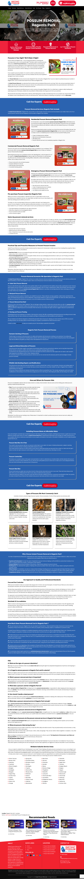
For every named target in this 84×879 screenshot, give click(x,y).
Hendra (28, 764)
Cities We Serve (28, 8)
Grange (11, 783)
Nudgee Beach (63, 766)
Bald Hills (62, 779)
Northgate (28, 766)
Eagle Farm (62, 762)
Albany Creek (29, 779)
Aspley (11, 777)
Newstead (62, 760)
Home (9, 8)
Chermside (62, 775)
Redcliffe (45, 771)
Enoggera (45, 781)
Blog (43, 8)
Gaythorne (62, 781)
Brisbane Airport (30, 762)
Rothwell (28, 773)
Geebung (61, 777)
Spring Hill (28, 758)
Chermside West (47, 775)
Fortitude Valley (30, 760)
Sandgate (11, 770)
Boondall (28, 777)
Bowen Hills (12, 760)
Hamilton (11, 762)
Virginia (28, 768)
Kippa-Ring (12, 773)
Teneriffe (61, 758)
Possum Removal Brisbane (49, 851)
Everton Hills (62, 783)
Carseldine (45, 777)
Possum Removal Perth (49, 853)
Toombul (61, 764)
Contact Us (48, 8)
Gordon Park (12, 775)
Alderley (28, 781)
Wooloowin (62, 773)
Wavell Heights (13, 766)
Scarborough (62, 771)
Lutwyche (45, 773)
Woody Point (29, 771)
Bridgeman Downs (47, 779)
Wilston (45, 783)
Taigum (61, 770)
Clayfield (11, 764)
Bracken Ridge (46, 768)
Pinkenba (45, 762)
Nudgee (11, 768)
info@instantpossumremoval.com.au (68, 858)
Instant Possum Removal (41, 877)
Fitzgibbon (45, 770)
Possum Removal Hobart (49, 849)
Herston (45, 760)
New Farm (45, 758)
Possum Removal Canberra (50, 847)
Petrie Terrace (13, 758)
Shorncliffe (29, 770)
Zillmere (11, 779)
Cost (34, 8)
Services (14, 8)
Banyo (44, 766)
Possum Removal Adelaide (49, 846)
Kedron (28, 775)
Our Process (38, 8)
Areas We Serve (20, 8)
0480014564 (69, 3)
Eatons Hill (12, 781)
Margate (11, 771)
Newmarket (29, 783)
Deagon (61, 768)
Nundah (45, 764)
